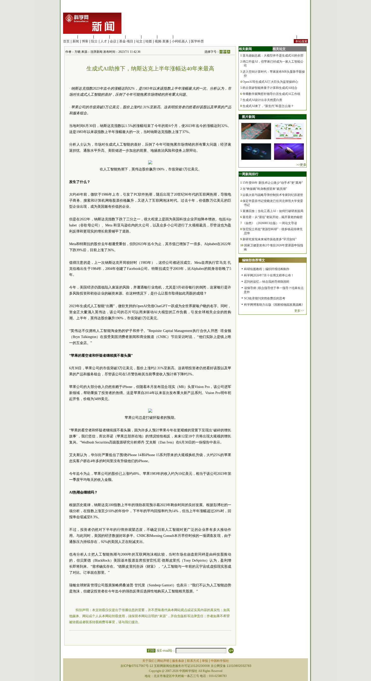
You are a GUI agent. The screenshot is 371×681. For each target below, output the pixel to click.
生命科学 (69, 37)
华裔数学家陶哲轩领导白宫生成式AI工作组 (271, 94)
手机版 (303, 37)
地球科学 (149, 37)
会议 (113, 41)
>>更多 (301, 165)
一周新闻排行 (248, 174)
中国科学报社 (220, 661)
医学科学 (85, 37)
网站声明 (163, 661)
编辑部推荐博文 (253, 260)
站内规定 (288, 37)
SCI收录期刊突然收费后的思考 (264, 298)
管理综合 (181, 37)
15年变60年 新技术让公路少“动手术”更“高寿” (273, 183)
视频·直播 (162, 41)
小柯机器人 (180, 41)
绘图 (148, 41)
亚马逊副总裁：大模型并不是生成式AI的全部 (273, 55)
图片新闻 (248, 117)
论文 (139, 41)
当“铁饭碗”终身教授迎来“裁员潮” (265, 189)
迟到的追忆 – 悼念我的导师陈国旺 (266, 281)
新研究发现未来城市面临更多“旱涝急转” (270, 239)
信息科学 (133, 37)
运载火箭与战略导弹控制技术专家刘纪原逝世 (273, 195)
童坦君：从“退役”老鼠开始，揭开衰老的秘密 (273, 217)
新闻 (75, 41)
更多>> (299, 310)
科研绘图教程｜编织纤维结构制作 (266, 269)
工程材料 (117, 37)
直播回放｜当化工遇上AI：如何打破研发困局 (273, 211)
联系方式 (193, 661)
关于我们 (148, 661)
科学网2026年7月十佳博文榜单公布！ (269, 275)
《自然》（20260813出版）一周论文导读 (270, 223)
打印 (151, 650)
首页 (66, 41)
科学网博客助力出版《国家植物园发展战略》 (274, 304)
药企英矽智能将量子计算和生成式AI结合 (270, 88)
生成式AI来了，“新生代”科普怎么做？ (268, 106)
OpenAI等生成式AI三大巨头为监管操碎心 (270, 82)
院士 (94, 41)
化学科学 (101, 37)
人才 (103, 41)
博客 (85, 41)
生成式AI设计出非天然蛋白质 (262, 100)
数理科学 (165, 37)
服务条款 (178, 661)
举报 (205, 661)
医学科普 (197, 41)
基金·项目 (126, 41)
